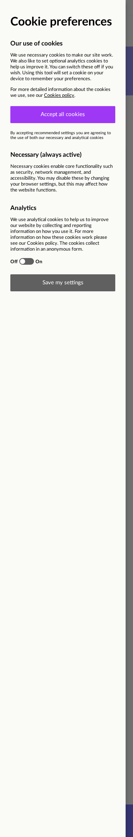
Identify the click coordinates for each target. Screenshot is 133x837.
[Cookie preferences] (66, 418)
